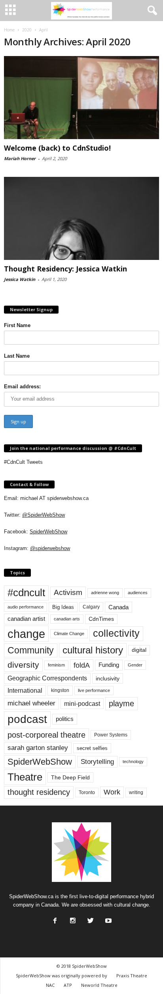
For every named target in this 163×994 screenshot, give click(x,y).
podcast (27, 719)
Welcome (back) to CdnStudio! (57, 148)
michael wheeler (31, 703)
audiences (138, 592)
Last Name (17, 356)
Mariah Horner (20, 158)
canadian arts (67, 618)
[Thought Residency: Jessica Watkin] (81, 218)
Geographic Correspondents (47, 678)
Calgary (91, 607)
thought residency (39, 792)
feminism (56, 665)
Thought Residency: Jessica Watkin (65, 268)
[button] (150, 10)
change (26, 633)
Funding (109, 665)
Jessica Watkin (19, 279)
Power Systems (110, 735)
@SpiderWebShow (43, 515)
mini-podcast (82, 703)
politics (65, 719)
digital (139, 650)
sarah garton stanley (38, 748)
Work (112, 792)
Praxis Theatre (131, 975)
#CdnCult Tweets (23, 462)
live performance (94, 690)
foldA (82, 665)
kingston (60, 690)
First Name (17, 325)
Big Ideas (63, 607)
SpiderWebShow (48, 532)
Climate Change (69, 633)
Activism (68, 592)
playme (121, 703)
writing (136, 792)
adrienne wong (105, 592)
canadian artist (26, 619)
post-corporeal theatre (46, 734)
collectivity (116, 633)
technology (133, 761)
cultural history (93, 650)
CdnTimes (101, 619)
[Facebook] (54, 918)
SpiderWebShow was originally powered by (61, 975)
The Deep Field (70, 777)
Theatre (25, 777)
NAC (50, 985)
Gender (135, 665)
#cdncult (26, 592)
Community (31, 650)
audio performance (26, 607)
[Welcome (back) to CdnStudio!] (81, 97)
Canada (118, 607)
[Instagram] (72, 918)
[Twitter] (90, 918)
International (25, 690)
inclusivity (107, 678)
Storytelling (97, 761)
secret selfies (92, 748)
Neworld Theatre (99, 985)
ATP (68, 985)
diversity (23, 664)
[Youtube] (107, 918)
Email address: (22, 386)
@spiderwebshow (50, 548)
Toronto (87, 792)
